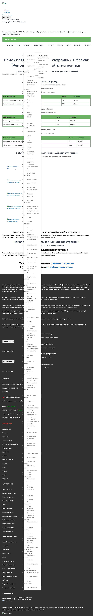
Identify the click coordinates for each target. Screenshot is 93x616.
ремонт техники (62, 263)
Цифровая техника (8, 524)
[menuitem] (10, 45)
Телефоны (5, 504)
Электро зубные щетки (9, 576)
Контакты (5, 479)
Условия (4, 463)
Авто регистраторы (13, 182)
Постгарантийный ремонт (10, 444)
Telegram (6, 10)
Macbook (13, 542)
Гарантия (5, 452)
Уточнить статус (8, 361)
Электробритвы (7, 572)
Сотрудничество (7, 460)
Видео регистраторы (13, 208)
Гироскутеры (6, 553)
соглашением (51, 313)
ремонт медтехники (64, 319)
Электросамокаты (8, 561)
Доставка (5, 456)
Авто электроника (8, 527)
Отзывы (4, 471)
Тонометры (5, 546)
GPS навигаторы (12, 169)
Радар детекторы (12, 221)
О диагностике (6, 448)
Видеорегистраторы (8, 588)
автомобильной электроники (59, 267)
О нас (4, 467)
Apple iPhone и (6, 542)
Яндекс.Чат (6, 17)
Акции (4, 475)
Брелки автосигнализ (13, 195)
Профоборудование (8, 497)
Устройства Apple (7, 501)
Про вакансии (6, 429)
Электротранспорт (8, 508)
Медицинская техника (9, 493)
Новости (5, 433)
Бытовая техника (7, 512)
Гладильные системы (8, 584)
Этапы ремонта (7, 440)
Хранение (5, 437)
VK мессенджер (7, 15)
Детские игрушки (7, 531)
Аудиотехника (6, 489)
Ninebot (4, 557)
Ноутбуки (5, 580)
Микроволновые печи (8, 565)
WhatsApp (6, 13)
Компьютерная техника (9, 516)
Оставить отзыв (7, 371)
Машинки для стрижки (9, 569)
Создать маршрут (8, 351)
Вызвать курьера (8, 341)
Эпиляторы (5, 549)
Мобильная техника (8, 520)
